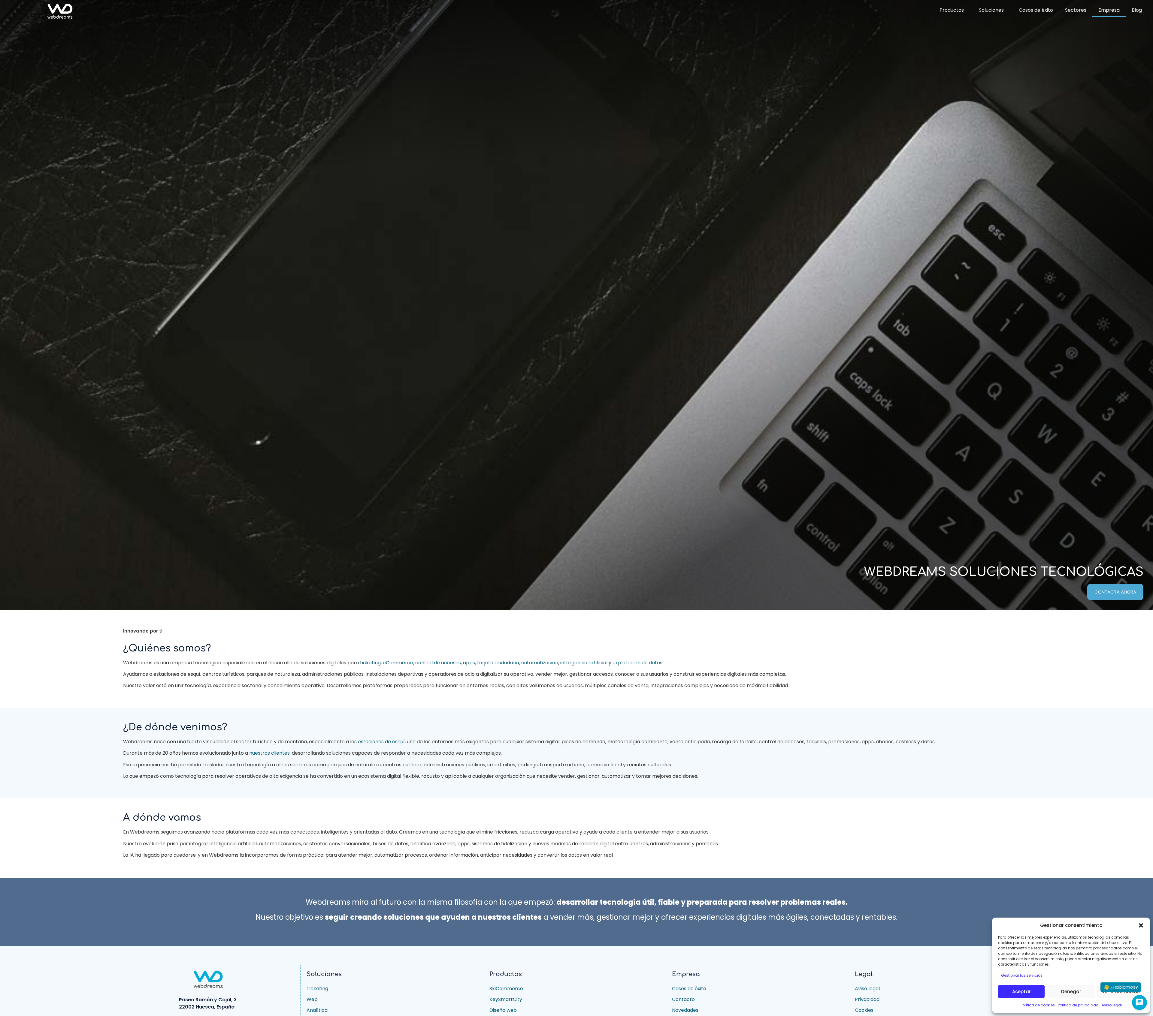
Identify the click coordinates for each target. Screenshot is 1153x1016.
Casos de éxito (1036, 10)
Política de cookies (1038, 1005)
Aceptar (1021, 991)
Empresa (1109, 10)
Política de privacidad (1078, 1005)
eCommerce (398, 662)
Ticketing (317, 988)
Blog (1137, 10)
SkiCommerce (506, 988)
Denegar (1071, 991)
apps (469, 662)
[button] (1141, 925)
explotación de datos (637, 662)
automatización (539, 662)
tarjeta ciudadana (498, 662)
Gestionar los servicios (1022, 975)
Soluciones (991, 10)
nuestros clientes (269, 753)
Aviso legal (1112, 1005)
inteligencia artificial (583, 662)
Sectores (1075, 10)
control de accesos (438, 662)
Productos (952, 10)
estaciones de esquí (381, 741)
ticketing (370, 662)
